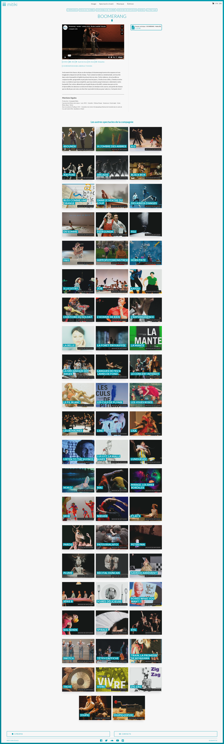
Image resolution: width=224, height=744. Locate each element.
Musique (120, 4)
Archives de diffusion (127, 10)
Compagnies (72, 10)
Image (93, 4)
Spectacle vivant (106, 4)
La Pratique (152, 10)
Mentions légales (13, 740)
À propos (18, 734)
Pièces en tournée (87, 10)
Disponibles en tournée (106, 10)
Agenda (141, 10)
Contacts (126, 734)
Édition (130, 4)
